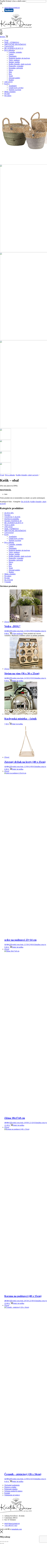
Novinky (7, 515)
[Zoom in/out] (1, 1541)
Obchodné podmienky (12, 1485)
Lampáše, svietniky (15, 52)
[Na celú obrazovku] (3, 1541)
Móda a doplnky (10, 92)
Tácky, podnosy (14, 60)
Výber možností (17, 633)
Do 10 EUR (25, 502)
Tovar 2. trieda (9, 525)
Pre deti (7, 94)
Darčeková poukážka (11, 519)
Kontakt (7, 1493)
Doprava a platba (10, 1487)
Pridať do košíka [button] (17, 681)
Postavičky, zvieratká (16, 66)
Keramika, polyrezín (16, 68)
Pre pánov (7, 96)
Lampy (11, 54)
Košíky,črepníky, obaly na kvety (20, 64)
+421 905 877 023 (10, 1525)
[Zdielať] (5, 1541)
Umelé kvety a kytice (16, 88)
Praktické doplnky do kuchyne (19, 58)
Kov (10, 74)
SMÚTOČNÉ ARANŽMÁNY (15, 44)
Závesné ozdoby (14, 78)
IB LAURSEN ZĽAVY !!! (13, 48)
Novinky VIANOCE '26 (13, 521)
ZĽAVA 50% (9, 513)
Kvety (6, 84)
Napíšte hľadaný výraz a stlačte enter (12, 1)
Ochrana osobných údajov (13, 1491)
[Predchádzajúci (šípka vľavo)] (1, 1543)
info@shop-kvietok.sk (12, 1523)
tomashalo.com (16, 1529)
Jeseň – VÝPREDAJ (11, 42)
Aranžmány (13, 86)
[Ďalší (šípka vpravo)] (3, 1543)
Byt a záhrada (9, 50)
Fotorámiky (13, 56)
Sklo (10, 72)
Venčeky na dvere (15, 90)
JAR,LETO (8, 82)
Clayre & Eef (9, 46)
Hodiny (11, 80)
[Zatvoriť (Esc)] (7, 1541)
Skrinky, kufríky (14, 62)
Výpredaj (7, 582)
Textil (11, 76)
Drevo (11, 70)
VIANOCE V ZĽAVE (12, 517)
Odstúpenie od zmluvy (12, 1495)
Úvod (6, 40)
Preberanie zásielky (11, 1489)
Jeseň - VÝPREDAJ (11, 529)
